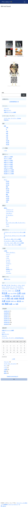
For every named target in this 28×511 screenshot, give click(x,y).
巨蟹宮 (3, 298)
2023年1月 (6, 316)
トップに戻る (24, 503)
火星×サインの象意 (8, 164)
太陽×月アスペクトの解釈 (10, 112)
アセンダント (9, 213)
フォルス (8, 260)
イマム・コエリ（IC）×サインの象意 (12, 244)
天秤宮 (3, 296)
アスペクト (6, 108)
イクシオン (8, 273)
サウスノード (9, 287)
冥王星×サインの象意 (9, 173)
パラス (7, 258)
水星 (7, 131)
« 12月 (13, 359)
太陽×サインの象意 (8, 156)
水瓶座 (7, 200)
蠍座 (7, 194)
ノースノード (21, 288)
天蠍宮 (11, 296)
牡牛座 (7, 183)
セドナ (7, 265)
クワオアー (8, 263)
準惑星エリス (9, 269)
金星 (7, 133)
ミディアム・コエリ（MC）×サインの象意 (14, 243)
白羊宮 (22, 301)
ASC (3, 285)
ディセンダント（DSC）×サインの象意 (13, 241)
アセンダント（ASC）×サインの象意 (12, 239)
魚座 (7, 202)
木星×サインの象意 (8, 166)
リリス (7, 226)
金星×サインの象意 (8, 162)
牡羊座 (7, 181)
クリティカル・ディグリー (10, 363)
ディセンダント (9, 215)
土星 (7, 139)
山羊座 (7, 198)
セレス (7, 267)
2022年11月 (7, 320)
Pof (7, 221)
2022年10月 (7, 322)
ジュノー (8, 254)
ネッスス (8, 262)
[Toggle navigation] (24, 2)
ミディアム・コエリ (6, 290)
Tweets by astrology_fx (12, 376)
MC (7, 217)
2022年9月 (6, 324)
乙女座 (7, 190)
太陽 (7, 127)
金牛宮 (14, 304)
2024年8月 (6, 313)
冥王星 (7, 144)
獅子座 (7, 188)
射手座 (7, 196)
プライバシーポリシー (13, 504)
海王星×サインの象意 (9, 171)
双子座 (7, 185)
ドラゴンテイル (9, 211)
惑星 (5, 126)
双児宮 (12, 293)
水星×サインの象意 (8, 160)
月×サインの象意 (8, 158)
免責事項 (5, 504)
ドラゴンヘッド (9, 209)
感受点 (5, 208)
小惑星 (5, 251)
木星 (7, 137)
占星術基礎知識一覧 (14, 101)
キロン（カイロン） (10, 252)
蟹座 (7, 187)
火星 (7, 135)
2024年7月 (6, 315)
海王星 (7, 142)
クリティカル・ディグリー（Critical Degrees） (13, 338)
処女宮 (9, 293)
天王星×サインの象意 (9, 170)
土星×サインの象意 (8, 168)
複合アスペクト (7, 110)
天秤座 (7, 192)
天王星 (7, 140)
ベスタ (7, 256)
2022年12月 (7, 318)
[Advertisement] (14, 25)
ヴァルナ (8, 271)
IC (6, 219)
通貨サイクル (7, 279)
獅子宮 (15, 301)
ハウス (5, 150)
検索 (3, 92)
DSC (5, 285)
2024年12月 (7, 311)
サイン (5, 179)
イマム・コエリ (21, 285)
